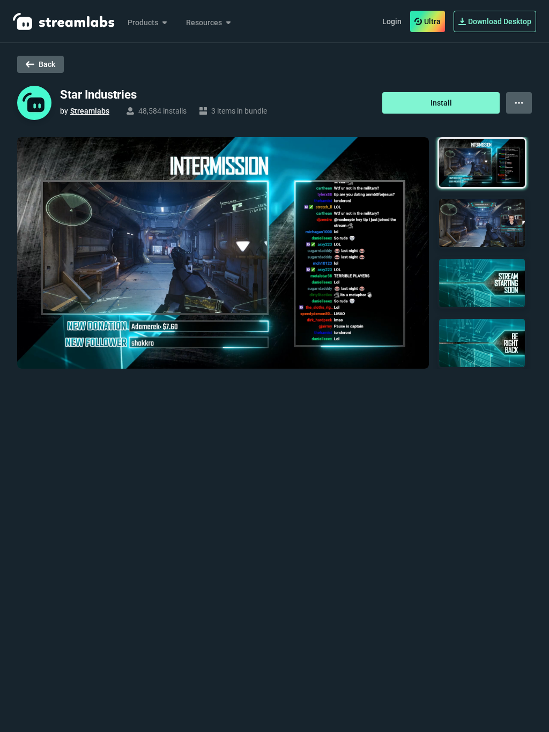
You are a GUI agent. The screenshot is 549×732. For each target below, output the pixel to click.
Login (392, 21)
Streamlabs (89, 111)
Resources (204, 22)
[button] (481, 163)
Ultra (432, 21)
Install (441, 103)
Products (143, 22)
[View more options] (519, 103)
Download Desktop (499, 21)
